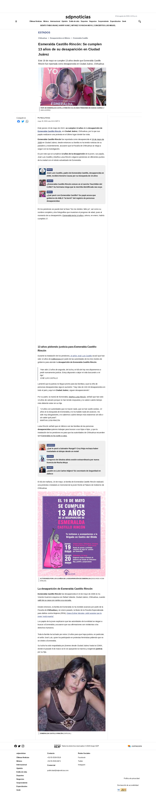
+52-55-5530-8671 (54, 761)
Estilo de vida (74, 21)
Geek (124, 21)
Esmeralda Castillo (80, 38)
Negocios (93, 21)
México (46, 21)
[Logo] (78, 17)
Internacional (55, 21)
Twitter (80, 761)
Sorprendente (103, 21)
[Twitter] (23, 121)
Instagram (81, 765)
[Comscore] (135, 746)
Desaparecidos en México (60, 38)
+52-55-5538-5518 (54, 757)
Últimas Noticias (36, 21)
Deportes (84, 21)
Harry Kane (64, 25)
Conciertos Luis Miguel (105, 25)
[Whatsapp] (27, 121)
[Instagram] (23, 746)
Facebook (81, 757)
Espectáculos (115, 21)
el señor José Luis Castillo (81, 356)
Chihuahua (42, 38)
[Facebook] (18, 121)
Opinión (65, 21)
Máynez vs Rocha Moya (82, 25)
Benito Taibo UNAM (48, 25)
